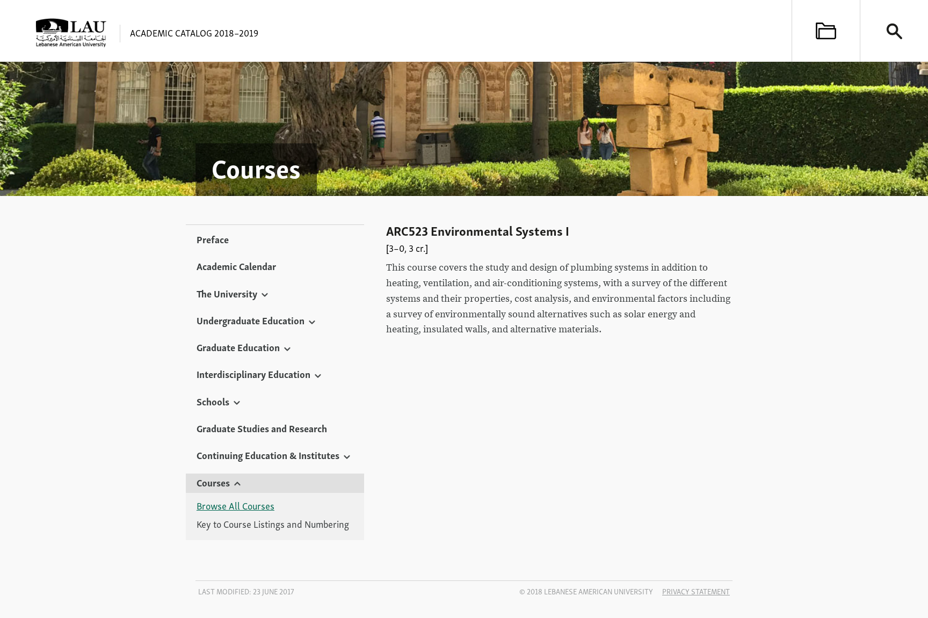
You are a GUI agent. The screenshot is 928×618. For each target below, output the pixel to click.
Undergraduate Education (251, 320)
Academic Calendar (236, 265)
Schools (213, 401)
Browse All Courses (235, 506)
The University (227, 293)
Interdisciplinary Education (253, 373)
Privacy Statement (696, 591)
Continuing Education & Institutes (268, 454)
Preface (213, 238)
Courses (213, 482)
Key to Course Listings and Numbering (273, 524)
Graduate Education (238, 346)
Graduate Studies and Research (262, 427)
